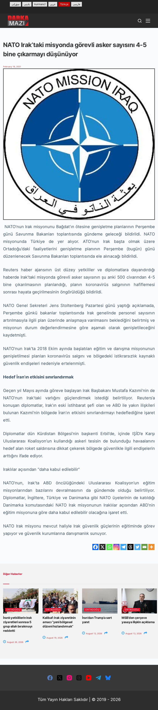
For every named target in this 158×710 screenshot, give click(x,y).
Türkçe (64, 4)
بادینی (27, 4)
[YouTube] (88, 677)
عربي (53, 4)
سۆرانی (15, 4)
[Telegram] (123, 547)
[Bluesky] (108, 677)
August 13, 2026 (93, 633)
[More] (151, 547)
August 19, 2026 (54, 637)
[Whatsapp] (109, 547)
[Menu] (148, 20)
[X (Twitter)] (59, 677)
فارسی (76, 4)
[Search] (140, 21)
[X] (102, 547)
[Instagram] (116, 547)
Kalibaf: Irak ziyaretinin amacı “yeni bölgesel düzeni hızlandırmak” (59, 622)
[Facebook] (95, 547)
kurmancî (39, 4)
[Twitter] (137, 547)
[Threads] (130, 547)
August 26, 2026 (14, 642)
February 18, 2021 (12, 66)
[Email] (144, 547)
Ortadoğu (13, 609)
